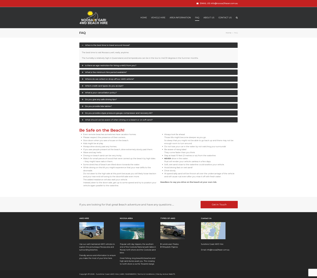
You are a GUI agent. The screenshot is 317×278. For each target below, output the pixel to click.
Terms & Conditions (146, 274)
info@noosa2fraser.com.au (224, 3)
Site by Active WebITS (165, 274)
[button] (237, 18)
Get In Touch (219, 204)
